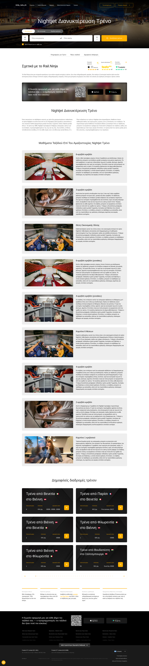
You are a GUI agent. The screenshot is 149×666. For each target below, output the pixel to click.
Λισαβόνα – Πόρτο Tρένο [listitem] (108, 640)
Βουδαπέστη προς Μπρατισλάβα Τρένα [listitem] (58, 634)
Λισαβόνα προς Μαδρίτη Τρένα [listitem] (56, 640)
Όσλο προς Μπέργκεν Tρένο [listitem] (28, 630)
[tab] (58, 55)
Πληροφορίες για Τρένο (58, 55)
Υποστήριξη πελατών (122, 656)
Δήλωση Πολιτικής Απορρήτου (119, 661)
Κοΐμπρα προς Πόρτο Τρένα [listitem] (82, 637)
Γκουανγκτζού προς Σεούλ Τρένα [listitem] (29, 637)
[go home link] (21, 5)
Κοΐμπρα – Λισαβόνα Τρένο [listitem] (108, 637)
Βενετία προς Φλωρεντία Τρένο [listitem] (109, 630)
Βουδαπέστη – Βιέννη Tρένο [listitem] (109, 634)
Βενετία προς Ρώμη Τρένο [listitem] (82, 630)
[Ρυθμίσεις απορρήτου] (4, 662)
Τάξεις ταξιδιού (75, 55)
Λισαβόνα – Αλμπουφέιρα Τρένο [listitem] (83, 640)
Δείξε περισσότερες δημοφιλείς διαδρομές (73, 645)
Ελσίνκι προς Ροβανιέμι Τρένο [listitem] (56, 637)
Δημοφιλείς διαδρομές (91, 55)
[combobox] (41, 38)
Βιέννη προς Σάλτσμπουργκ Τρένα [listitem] (30, 634)
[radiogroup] (42, 31)
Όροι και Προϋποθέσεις (121, 658)
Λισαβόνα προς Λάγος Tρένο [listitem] (29, 640)
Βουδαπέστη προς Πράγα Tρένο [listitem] (83, 634)
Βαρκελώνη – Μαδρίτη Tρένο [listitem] (55, 630)
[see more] (66, 507)
